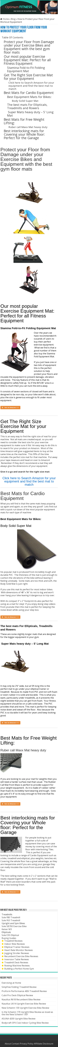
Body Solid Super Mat (25, 101)
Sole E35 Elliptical (10, 935)
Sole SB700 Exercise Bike (14, 926)
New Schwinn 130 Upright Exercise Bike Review (25, 1007)
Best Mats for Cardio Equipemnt (29, 92)
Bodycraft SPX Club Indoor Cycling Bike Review (25, 1022)
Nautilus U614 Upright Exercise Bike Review (24, 1003)
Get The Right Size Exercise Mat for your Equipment (28, 77)
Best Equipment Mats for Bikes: (29, 97)
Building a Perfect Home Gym (19, 968)
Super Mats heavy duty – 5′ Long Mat (30, 113)
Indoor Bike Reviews (14, 943)
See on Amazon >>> (11, 407)
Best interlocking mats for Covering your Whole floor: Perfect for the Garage (24, 134)
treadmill (4, 691)
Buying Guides (9, 938)
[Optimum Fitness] (29, 7)
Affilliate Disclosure (43, 1043)
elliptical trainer (38, 688)
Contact (15, 1043)
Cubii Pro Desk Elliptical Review (17, 995)
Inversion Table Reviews (16, 959)
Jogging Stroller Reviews (16, 953)
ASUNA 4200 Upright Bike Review (18, 1018)
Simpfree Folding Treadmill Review (19, 986)
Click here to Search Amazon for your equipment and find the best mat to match (31, 86)
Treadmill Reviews (13, 940)
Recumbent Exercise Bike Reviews (21, 956)
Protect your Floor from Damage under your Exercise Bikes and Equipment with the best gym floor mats (29, 47)
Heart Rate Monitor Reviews (18, 950)
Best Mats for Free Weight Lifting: (24, 121)
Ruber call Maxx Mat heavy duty (27, 127)
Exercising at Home (11, 982)
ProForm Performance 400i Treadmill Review (24, 991)
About (8, 1043)
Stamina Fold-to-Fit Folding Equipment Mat (26, 69)
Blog (13, 18)
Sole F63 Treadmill (11, 920)
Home (5, 18)
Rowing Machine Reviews (17, 965)
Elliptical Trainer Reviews (16, 947)
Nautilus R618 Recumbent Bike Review (21, 999)
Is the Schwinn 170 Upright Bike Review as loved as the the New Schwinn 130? (27, 1013)
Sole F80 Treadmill (11, 917)
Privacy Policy (27, 1043)
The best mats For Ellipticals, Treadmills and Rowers (27, 106)
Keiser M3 (7, 929)
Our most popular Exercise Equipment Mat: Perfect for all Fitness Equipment (27, 60)
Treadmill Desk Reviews (16, 962)
